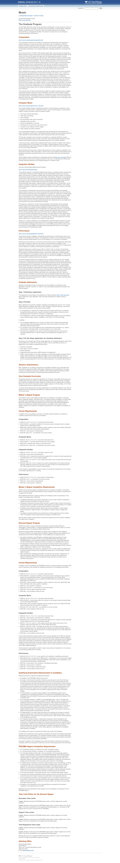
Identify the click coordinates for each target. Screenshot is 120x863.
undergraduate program (26, 15)
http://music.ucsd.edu (25, 20)
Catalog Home (23, 6)
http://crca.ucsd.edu (60, 157)
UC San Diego (93, 2)
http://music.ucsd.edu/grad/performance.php (31, 233)
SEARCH (80, 8)
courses (36, 15)
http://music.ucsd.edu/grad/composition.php (31, 40)
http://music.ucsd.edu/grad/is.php (28, 169)
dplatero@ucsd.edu (28, 850)
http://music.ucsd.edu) (63, 295)
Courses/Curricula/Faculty (36, 6)
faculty (41, 15)
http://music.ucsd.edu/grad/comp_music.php (31, 106)
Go (100, 8)
